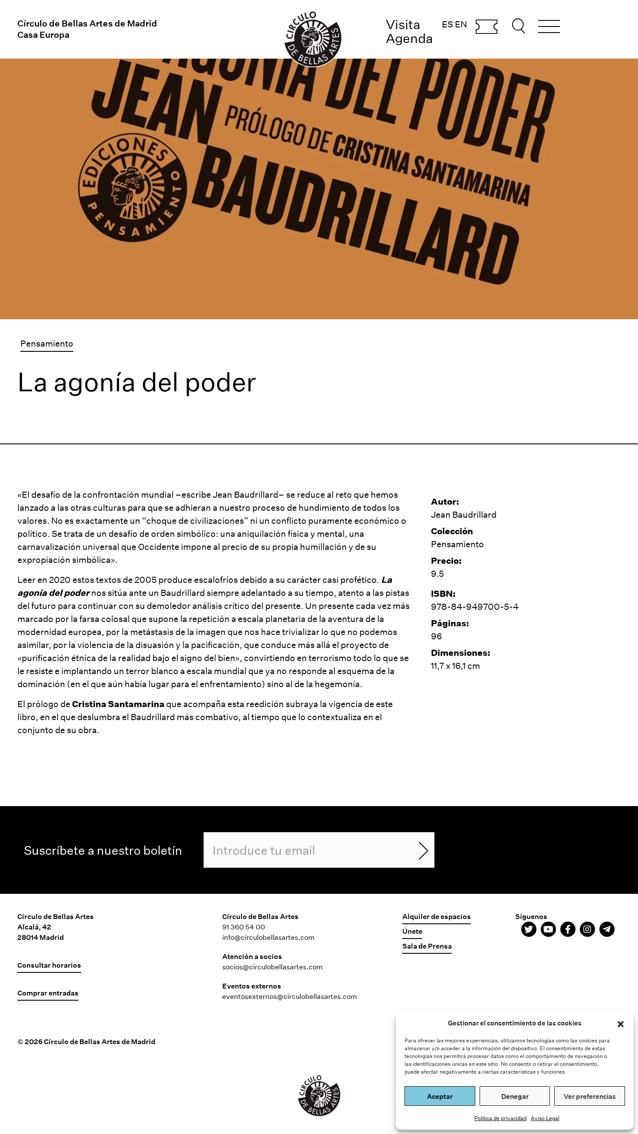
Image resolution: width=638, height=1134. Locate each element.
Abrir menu (549, 28)
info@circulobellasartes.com (268, 937)
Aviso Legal (545, 1117)
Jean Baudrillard (245, 494)
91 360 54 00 (243, 926)
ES (447, 24)
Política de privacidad (500, 1117)
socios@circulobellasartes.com (272, 966)
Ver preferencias (590, 1096)
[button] (620, 1022)
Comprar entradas (486, 27)
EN (461, 24)
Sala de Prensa (427, 945)
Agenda (409, 38)
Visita (403, 24)
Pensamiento (46, 343)
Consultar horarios (49, 964)
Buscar (520, 26)
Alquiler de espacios (436, 916)
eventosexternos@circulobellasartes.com (289, 996)
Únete (412, 931)
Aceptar (440, 1096)
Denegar (515, 1096)
